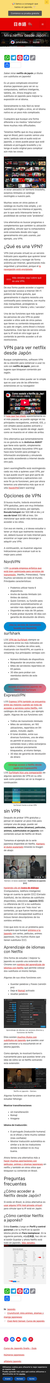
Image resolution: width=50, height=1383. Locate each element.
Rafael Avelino (22, 42)
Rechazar (20, 1379)
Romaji (21, 990)
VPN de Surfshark (18, 639)
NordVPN (13, 488)
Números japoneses (14, 1355)
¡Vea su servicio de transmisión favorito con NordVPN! (25, 626)
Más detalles (28, 1243)
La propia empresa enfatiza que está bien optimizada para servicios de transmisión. (24, 571)
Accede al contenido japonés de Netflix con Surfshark (25, 688)
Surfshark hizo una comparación (25, 772)
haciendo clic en (21, 888)
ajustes (22, 1374)
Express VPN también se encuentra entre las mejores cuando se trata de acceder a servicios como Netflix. (24, 704)
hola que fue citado (16, 416)
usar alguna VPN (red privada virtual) (23, 1205)
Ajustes (31, 1379)
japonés (36, 42)
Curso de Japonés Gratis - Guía (20, 1348)
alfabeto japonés (12, 1361)
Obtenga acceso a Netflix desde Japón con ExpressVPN (25, 766)
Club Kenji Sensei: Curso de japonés (25, 1321)
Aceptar (8, 1379)
